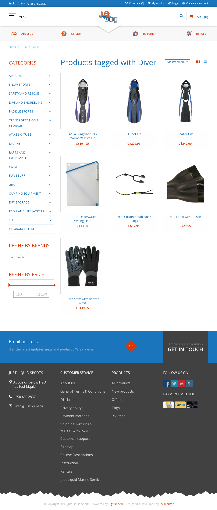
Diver (35, 46)
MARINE (14, 144)
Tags (24, 46)
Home (12, 46)
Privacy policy (71, 408)
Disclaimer (68, 399)
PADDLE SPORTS (21, 111)
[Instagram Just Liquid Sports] (189, 383)
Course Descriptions (76, 454)
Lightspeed (115, 504)
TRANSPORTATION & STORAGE (24, 123)
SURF (12, 220)
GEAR (13, 185)
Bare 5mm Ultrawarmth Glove (83, 301)
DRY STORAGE (19, 202)
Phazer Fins (185, 134)
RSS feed (118, 416)
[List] (205, 61)
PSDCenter (167, 504)
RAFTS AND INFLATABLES (18, 155)
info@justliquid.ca (29, 406)
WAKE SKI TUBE (20, 134)
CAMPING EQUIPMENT (25, 193)
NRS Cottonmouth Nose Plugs (134, 219)
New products (123, 391)
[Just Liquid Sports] (108, 16)
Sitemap (66, 446)
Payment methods (74, 416)
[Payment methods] (168, 404)
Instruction (69, 463)
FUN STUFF (17, 175)
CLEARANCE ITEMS (22, 229)
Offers (117, 399)
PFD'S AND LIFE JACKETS (26, 211)
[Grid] (198, 61)
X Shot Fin (134, 134)
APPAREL (15, 76)
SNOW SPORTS (19, 84)
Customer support (75, 438)
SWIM (13, 167)
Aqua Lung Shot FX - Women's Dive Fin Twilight (83, 136)
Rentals (66, 471)
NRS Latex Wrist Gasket (185, 217)
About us (67, 383)
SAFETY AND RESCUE (24, 93)
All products (121, 383)
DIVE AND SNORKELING (26, 102)
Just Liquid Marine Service (80, 479)
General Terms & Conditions (82, 391)
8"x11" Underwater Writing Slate (83, 219)
